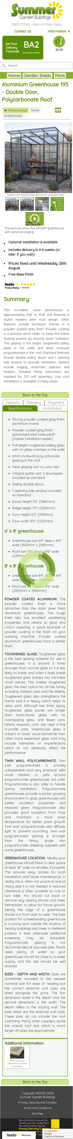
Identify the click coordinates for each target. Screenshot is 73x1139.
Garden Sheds (37, 75)
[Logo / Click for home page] (36, 11)
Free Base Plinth (21, 274)
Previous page (15, 110)
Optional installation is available (32, 242)
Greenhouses (13, 115)
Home (14, 75)
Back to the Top (35, 395)
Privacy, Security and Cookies (37, 1102)
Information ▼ (59, 31)
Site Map (37, 1113)
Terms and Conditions (37, 1108)
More (60, 75)
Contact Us (22, 31)
